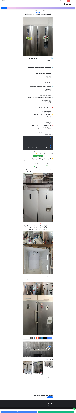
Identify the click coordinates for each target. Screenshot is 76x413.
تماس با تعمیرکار (55, 411)
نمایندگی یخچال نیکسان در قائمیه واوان (39, 374)
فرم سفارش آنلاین (18, 411)
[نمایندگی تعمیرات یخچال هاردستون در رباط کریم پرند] (48, 363)
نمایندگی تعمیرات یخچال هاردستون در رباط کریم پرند (48, 367)
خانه (43, 10)
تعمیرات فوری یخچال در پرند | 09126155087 (28, 374)
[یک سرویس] (69, 4)
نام (52, 388)
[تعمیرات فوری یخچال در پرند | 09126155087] (27, 367)
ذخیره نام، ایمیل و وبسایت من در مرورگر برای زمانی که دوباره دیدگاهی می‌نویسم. (43, 395)
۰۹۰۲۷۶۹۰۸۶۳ (40, 166)
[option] (38, 349)
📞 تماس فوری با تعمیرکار (38, 156)
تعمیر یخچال (41, 10)
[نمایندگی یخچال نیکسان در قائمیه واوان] (38, 367)
